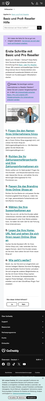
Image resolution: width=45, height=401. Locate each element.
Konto (4, 338)
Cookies (37, 372)
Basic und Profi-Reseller (20, 14)
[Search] (39, 28)
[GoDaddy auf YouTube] (24, 365)
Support (5, 321)
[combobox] (20, 28)
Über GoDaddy (7, 316)
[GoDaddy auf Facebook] (3, 365)
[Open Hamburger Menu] (2, 3)
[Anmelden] (37, 3)
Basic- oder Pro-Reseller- (28, 65)
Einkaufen (5, 343)
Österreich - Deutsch (9, 359)
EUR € (38, 359)
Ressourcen (6, 327)
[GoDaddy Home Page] (10, 350)
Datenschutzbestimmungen (23, 372)
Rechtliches (8, 372)
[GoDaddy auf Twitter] (19, 365)
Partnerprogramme (9, 332)
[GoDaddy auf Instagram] (8, 365)
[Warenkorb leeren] (41, 3)
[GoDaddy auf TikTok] (13, 365)
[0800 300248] (33, 3)
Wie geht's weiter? (20, 260)
